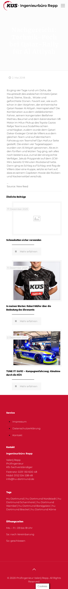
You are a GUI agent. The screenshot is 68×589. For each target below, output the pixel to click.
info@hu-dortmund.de (20, 478)
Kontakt (17, 435)
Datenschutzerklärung (26, 428)
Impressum (19, 421)
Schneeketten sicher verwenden (23, 240)
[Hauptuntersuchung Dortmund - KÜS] (30, 5)
